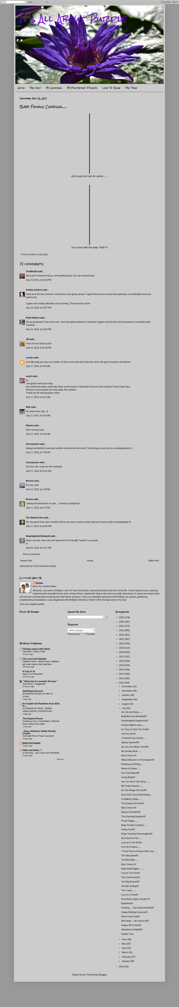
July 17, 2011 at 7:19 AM (38, 452)
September (127, 699)
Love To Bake (111, 87)
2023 (122, 630)
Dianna (29, 425)
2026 (122, 617)
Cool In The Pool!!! (130, 873)
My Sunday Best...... (131, 751)
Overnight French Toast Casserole (38, 736)
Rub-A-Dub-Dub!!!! (130, 916)
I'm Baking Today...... (131, 799)
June (124, 939)
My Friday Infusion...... (132, 786)
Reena (29, 499)
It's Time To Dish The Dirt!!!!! (135, 729)
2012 (122, 678)
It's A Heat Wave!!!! (130, 773)
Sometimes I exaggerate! (34, 684)
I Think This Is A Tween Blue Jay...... (139, 851)
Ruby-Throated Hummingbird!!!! (136, 834)
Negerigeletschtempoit (38, 536)
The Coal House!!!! (130, 877)
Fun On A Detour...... (131, 847)
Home (21, 87)
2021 (122, 639)
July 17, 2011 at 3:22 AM (38, 415)
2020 (122, 643)
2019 (122, 648)
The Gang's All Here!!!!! (132, 803)
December (127, 686)
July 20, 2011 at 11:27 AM (38, 548)
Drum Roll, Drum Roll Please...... (137, 795)
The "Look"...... (128, 890)
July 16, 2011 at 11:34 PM (38, 348)
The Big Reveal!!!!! (130, 881)
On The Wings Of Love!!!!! (134, 790)
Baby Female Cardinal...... (134, 825)
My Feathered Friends (82, 87)
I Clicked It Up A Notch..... (133, 738)
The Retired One (34, 517)
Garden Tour (127, 934)
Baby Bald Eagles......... (132, 868)
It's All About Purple (73, 18)
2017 (122, 656)
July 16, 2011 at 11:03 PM (38, 329)
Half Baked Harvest (33, 691)
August (125, 704)
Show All (60, 759)
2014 (122, 669)
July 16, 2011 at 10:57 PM (38, 308)
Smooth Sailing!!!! (130, 886)
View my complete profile (32, 604)
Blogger (103, 975)
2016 (122, 661)
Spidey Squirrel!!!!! (130, 742)
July (124, 708)
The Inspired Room (33, 718)
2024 (122, 626)
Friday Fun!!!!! (128, 829)
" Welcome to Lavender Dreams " (40, 681)
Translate (90, 634)
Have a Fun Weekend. (33, 674)
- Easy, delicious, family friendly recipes (39, 732)
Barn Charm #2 (128, 808)
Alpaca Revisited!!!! (130, 812)
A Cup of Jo (29, 671)
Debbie (39, 583)
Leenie (29, 357)
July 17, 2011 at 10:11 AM (38, 471)
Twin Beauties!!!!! (129, 855)
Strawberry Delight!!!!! (132, 929)
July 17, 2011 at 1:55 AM (38, 366)
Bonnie (30, 481)
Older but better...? (32, 750)
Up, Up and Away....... (131, 712)
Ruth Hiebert (32, 318)
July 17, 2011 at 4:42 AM (38, 434)
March (125, 952)
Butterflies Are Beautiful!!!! (134, 716)
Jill (27, 339)
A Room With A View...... (133, 725)
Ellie (28, 407)
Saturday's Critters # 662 (34, 651)
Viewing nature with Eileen (36, 649)
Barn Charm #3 (128, 755)
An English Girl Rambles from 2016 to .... (41, 704)
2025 (122, 622)
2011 (121, 683)
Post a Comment (31, 554)
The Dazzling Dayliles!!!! (133, 816)
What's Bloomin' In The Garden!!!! (137, 760)
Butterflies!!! (127, 903)
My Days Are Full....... (131, 838)
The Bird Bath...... (129, 860)
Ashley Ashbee (34, 290)
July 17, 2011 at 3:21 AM (38, 397)
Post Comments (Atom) (44, 566)
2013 (122, 674)
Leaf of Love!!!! (128, 734)
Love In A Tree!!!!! (129, 895)
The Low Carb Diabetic (35, 659)
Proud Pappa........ (130, 821)
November (127, 691)
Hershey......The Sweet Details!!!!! (137, 908)
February (126, 957)
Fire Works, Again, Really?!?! (135, 899)
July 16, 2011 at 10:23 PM (38, 280)
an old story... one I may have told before (41, 753)
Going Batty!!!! (128, 777)
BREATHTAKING (32, 743)
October (126, 695)
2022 (122, 635)
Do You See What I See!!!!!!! (135, 747)
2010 (122, 966)
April (124, 948)
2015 (122, 665)
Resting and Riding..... (132, 764)
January (126, 961)
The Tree (131, 87)
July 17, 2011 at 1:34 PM (38, 489)
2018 (122, 652)
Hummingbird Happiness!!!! (134, 720)
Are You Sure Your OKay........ (135, 781)
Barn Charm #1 (128, 864)
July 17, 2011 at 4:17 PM (38, 508)
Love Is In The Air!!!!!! (131, 842)
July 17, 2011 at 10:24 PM (38, 526)
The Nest (35, 87)
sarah (29, 376)
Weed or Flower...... (130, 768)
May (124, 944)
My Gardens (54, 87)
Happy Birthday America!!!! (134, 912)
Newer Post (26, 560)
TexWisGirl (31, 271)
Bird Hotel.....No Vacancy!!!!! (135, 921)
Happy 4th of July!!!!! (131, 925)
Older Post (153, 560)
